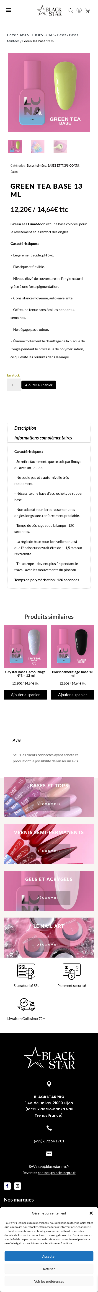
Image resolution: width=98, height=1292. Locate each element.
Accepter (49, 1256)
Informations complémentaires (43, 437)
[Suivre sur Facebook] (7, 1186)
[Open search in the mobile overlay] (71, 10)
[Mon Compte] (79, 10)
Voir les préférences (49, 1281)
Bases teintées (36, 165)
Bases (61, 35)
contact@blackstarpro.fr (57, 1172)
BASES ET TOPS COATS (36, 35)
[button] (91, 1213)
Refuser (49, 1269)
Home (11, 35)
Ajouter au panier (38, 385)
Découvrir (49, 804)
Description (25, 428)
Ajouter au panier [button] (25, 694)
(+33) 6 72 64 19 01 (49, 1141)
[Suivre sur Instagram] (17, 1186)
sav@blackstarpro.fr (53, 1166)
